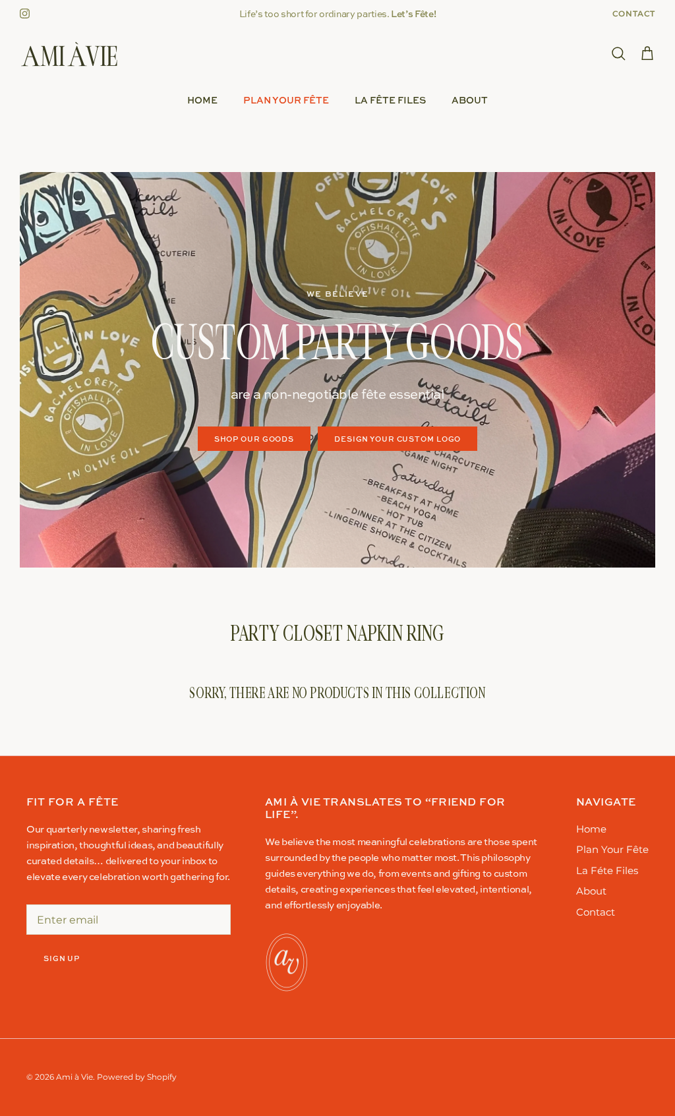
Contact (633, 13)
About (470, 100)
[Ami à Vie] (69, 54)
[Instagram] (25, 13)
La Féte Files (607, 870)
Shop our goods (254, 439)
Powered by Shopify (137, 1077)
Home (202, 100)
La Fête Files (390, 100)
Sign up (62, 958)
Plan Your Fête (286, 100)
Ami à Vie (74, 1077)
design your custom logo (397, 439)
